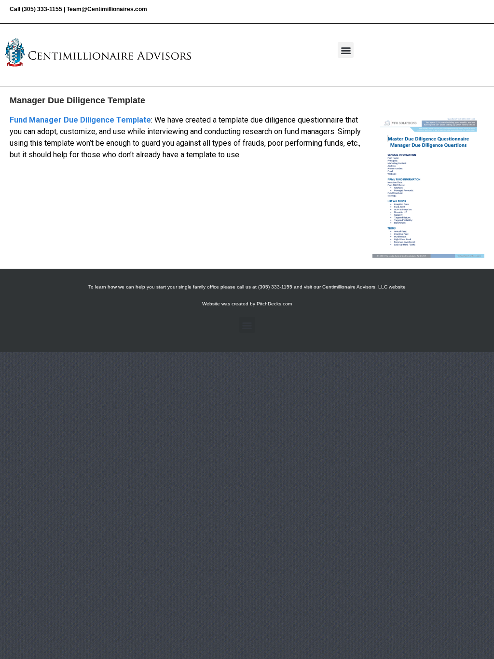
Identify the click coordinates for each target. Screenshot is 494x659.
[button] (346, 50)
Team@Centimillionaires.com (107, 9)
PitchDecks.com (274, 303)
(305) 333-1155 (42, 9)
